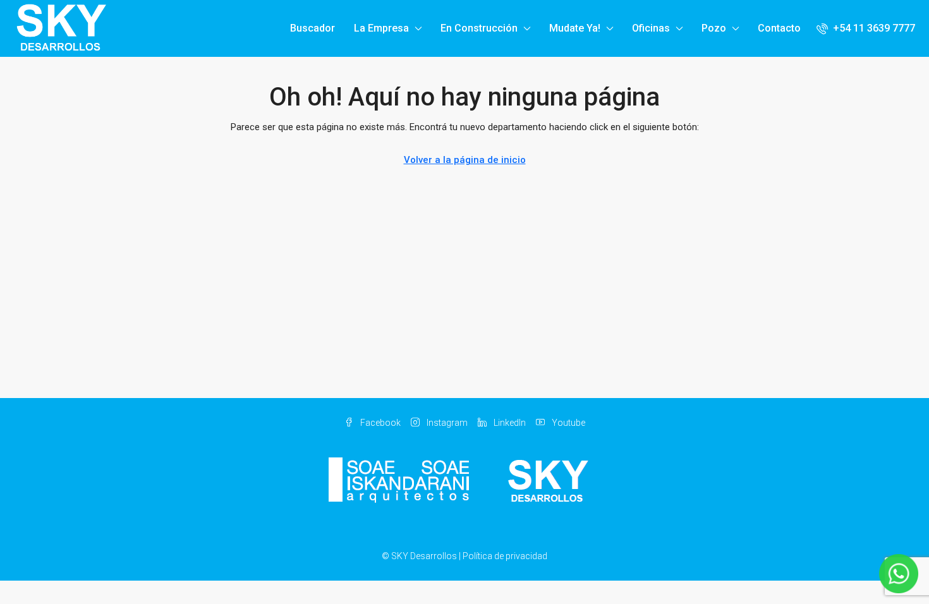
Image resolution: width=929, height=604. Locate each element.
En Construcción (479, 28)
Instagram (446, 423)
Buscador (312, 28)
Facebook (379, 423)
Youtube (567, 423)
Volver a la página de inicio (465, 160)
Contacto (779, 28)
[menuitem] (865, 28)
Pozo (713, 28)
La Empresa (381, 28)
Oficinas (651, 28)
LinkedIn (509, 423)
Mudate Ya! (574, 28)
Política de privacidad (505, 556)
